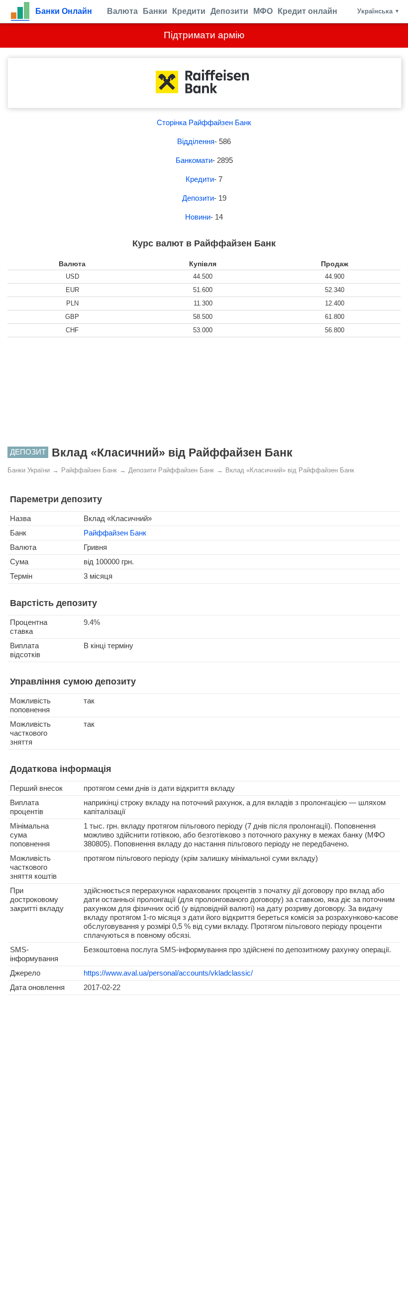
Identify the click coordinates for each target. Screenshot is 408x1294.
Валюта (122, 11)
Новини (197, 217)
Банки (155, 11)
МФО (263, 11)
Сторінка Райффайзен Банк (204, 122)
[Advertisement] (204, 392)
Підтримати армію (204, 35)
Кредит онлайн (307, 11)
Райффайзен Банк (115, 533)
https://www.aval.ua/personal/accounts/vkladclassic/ (168, 973)
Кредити (188, 11)
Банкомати (194, 160)
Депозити (229, 11)
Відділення (195, 141)
